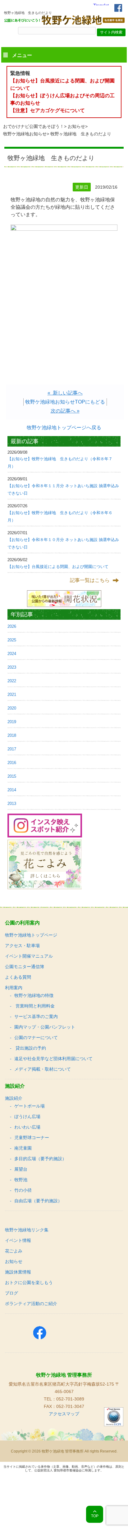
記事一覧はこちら (90, 580)
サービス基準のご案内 (36, 1016)
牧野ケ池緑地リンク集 (26, 1229)
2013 (11, 803)
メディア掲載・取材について (42, 1069)
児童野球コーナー (31, 1137)
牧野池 (20, 1179)
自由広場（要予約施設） (38, 1200)
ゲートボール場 (29, 1105)
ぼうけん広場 (27, 1116)
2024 (11, 653)
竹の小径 (23, 1190)
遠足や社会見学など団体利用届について (53, 1058)
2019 (11, 721)
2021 (11, 694)
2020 (11, 708)
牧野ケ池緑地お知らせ (25, 133)
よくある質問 (18, 977)
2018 (11, 735)
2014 (11, 790)
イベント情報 (18, 1240)
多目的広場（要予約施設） (40, 1158)
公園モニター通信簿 (24, 966)
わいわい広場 (27, 1127)
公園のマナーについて (36, 1037)
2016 (11, 762)
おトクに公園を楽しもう (29, 1282)
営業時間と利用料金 (34, 1005)
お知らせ (76, 126)
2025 (11, 640)
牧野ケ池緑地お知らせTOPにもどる (65, 401)
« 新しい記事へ (65, 392)
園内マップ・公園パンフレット (44, 1026)
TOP (94, 1516)
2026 (11, 626)
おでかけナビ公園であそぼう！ (33, 126)
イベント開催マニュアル (29, 956)
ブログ (11, 1293)
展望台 (20, 1169)
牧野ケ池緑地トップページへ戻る (64, 427)
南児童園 (23, 1148)
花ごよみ (13, 1250)
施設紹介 (13, 1098)
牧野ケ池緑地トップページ (31, 935)
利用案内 (13, 987)
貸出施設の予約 (30, 1048)
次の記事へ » (65, 410)
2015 (11, 776)
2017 (11, 749)
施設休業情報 (18, 1271)
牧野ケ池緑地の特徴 (33, 995)
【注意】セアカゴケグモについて (47, 110)
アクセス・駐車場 (22, 945)
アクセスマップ (64, 1413)
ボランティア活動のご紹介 (31, 1303)
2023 (11, 667)
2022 (11, 681)
